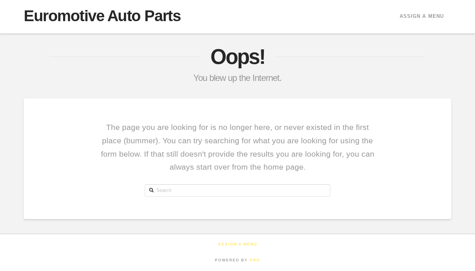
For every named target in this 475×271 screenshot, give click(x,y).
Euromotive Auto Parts (102, 16)
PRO (255, 260)
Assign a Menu (422, 16)
